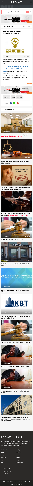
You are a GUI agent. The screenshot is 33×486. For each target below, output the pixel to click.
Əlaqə (17, 460)
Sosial (2, 455)
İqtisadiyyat (19, 452)
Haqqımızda (19, 462)
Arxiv (2, 462)
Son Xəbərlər (4, 450)
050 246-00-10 (7, 471)
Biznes (2, 452)
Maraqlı (18, 455)
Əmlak (18, 457)
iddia (13, 97)
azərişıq (19, 97)
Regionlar (3, 457)
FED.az (5, 71)
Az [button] (30, 7)
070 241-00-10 (6, 468)
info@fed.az (6, 474)
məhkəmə (6, 97)
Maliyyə (18, 450)
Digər (2, 460)
